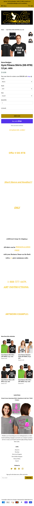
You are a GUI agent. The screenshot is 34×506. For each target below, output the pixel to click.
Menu (4, 6)
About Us (17, 450)
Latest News (17, 395)
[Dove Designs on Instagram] (22, 469)
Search (17, 461)
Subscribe (28, 478)
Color (2, 79)
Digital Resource (29, 499)
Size (2, 93)
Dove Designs (13, 499)
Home (2, 29)
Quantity (4, 100)
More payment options (17, 125)
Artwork (3, 108)
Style (2, 86)
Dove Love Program (17, 454)
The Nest (17, 452)
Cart (31, 6)
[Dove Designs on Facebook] (15, 469)
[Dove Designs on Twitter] (11, 469)
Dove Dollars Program (17, 456)
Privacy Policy (17, 458)
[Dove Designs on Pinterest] (19, 469)
